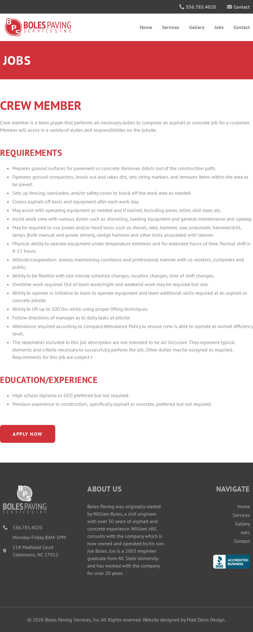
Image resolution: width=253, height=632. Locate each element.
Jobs (219, 27)
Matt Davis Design (206, 620)
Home (146, 27)
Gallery (197, 27)
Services (170, 27)
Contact (242, 27)
